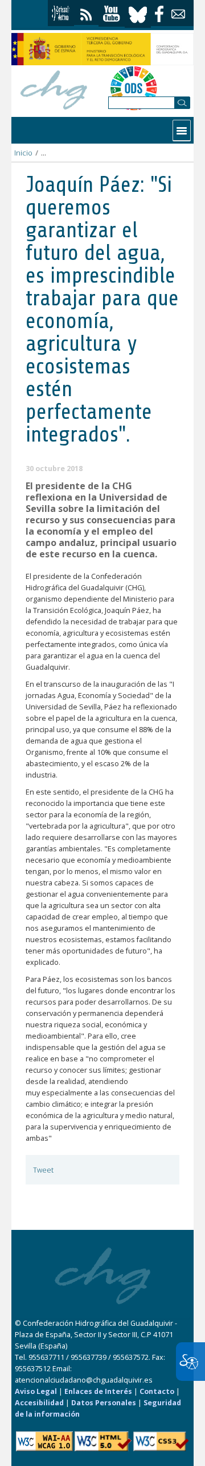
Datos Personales (103, 1403)
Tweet (43, 1170)
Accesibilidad (39, 1403)
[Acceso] (61, 13)
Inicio (23, 153)
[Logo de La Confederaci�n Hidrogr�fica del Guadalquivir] (54, 88)
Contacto (157, 1391)
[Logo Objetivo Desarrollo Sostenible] (134, 88)
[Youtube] (111, 14)
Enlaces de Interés (98, 1391)
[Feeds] (86, 12)
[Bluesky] (138, 13)
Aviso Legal (36, 1391)
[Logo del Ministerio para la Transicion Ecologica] (102, 49)
